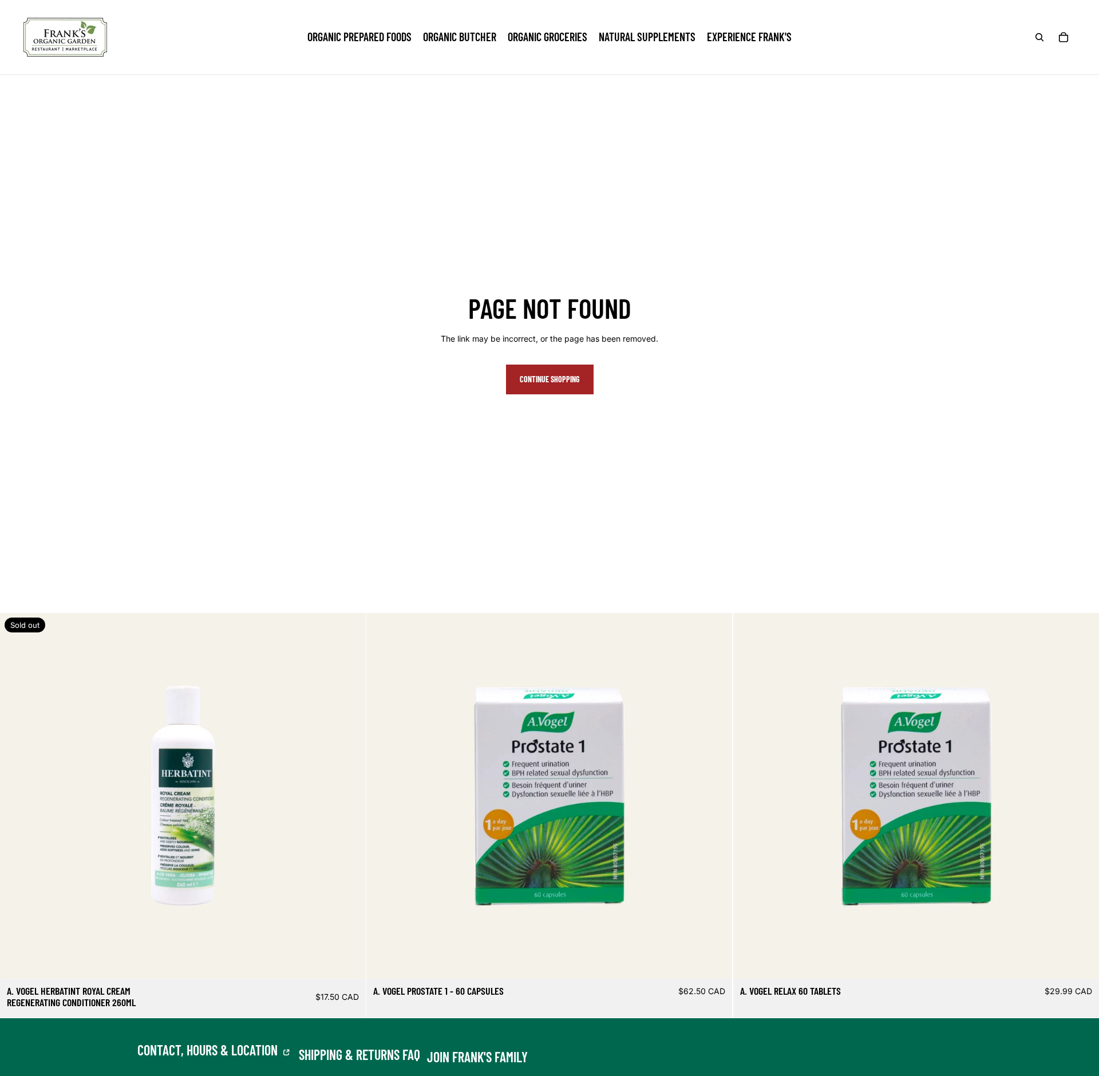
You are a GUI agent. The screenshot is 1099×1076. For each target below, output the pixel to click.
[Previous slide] (383, 796)
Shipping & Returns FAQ (359, 1055)
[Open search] (1039, 37)
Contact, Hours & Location (208, 1050)
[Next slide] (715, 796)
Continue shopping (550, 379)
